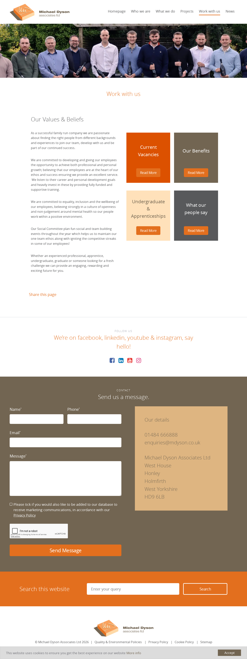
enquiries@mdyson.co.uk (172, 442)
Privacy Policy (25, 515)
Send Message (65, 550)
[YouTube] (129, 360)
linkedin (114, 337)
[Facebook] (112, 360)
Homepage (117, 11)
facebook (90, 337)
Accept (229, 653)
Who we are (140, 11)
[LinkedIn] (121, 360)
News (230, 11)
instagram (169, 337)
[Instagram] (138, 360)
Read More (148, 172)
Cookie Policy (184, 642)
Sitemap (206, 642)
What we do (165, 11)
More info (133, 653)
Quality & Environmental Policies (118, 642)
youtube (138, 337)
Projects (187, 11)
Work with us (209, 11)
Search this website (44, 589)
